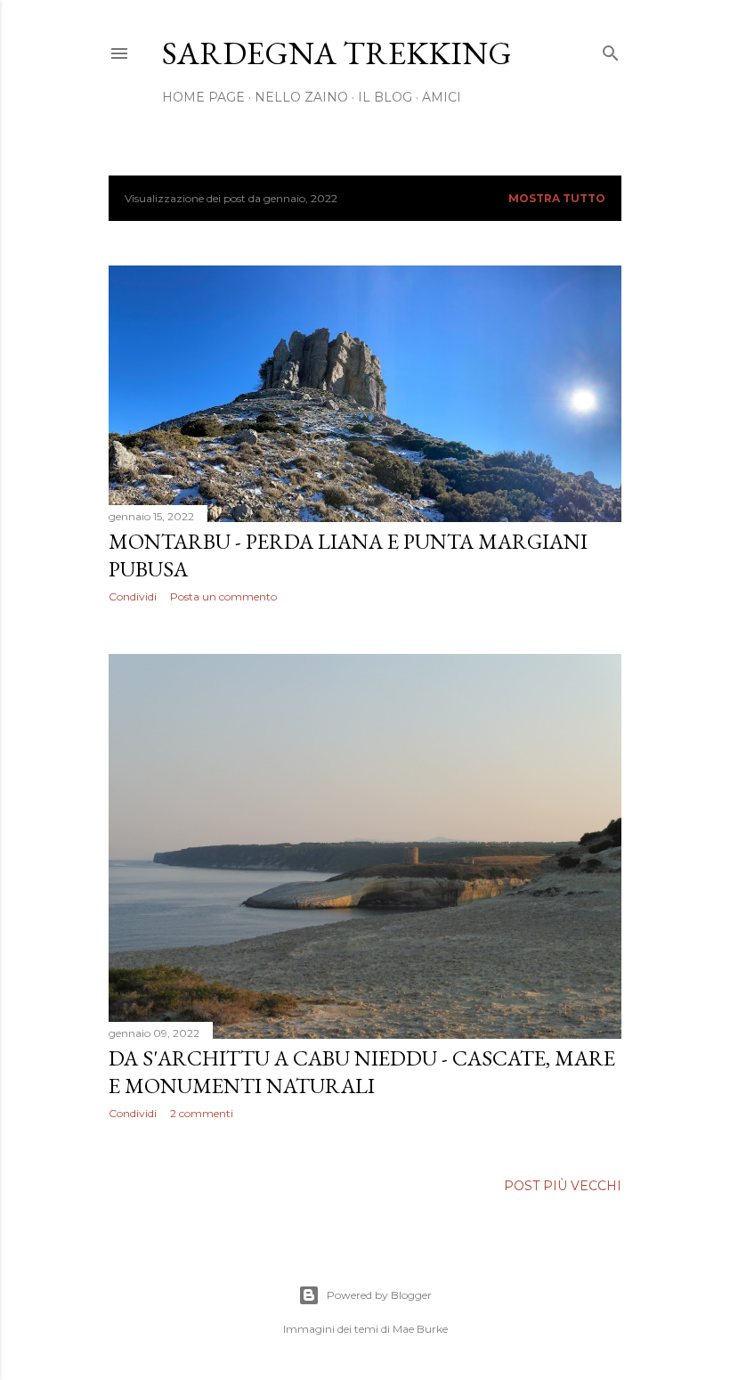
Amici (441, 97)
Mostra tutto (556, 198)
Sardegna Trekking (337, 53)
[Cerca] (610, 49)
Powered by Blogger (379, 1295)
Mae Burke (420, 1328)
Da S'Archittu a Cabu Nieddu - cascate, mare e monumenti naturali (362, 1071)
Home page (203, 97)
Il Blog (385, 97)
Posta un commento (223, 596)
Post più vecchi (562, 1186)
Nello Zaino (301, 97)
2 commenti (201, 1113)
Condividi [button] (133, 596)
